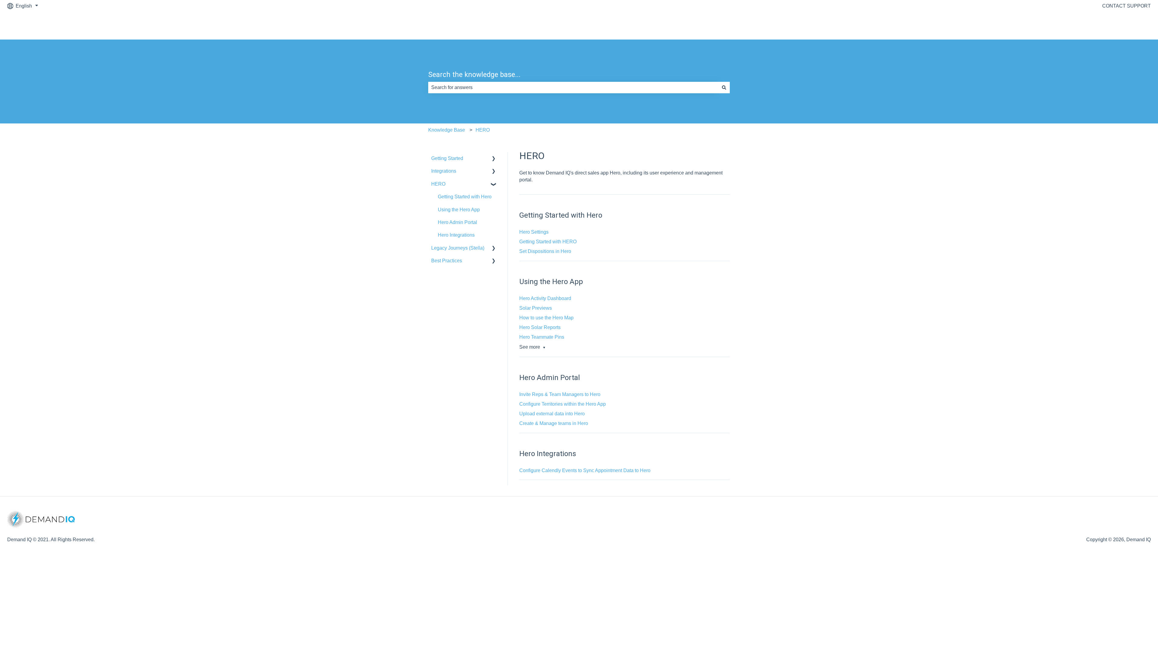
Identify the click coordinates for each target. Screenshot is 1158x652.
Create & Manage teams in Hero (553, 423)
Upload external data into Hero (552, 413)
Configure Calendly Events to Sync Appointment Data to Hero (584, 470)
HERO (483, 130)
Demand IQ (1132, 25)
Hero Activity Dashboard (545, 298)
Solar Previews (535, 308)
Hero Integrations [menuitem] (456, 235)
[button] (493, 159)
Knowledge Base (446, 130)
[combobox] (573, 87)
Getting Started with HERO (548, 241)
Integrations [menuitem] (443, 171)
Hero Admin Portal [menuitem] (457, 222)
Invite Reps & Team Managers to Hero (559, 394)
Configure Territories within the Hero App (562, 404)
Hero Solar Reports (540, 327)
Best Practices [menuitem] (446, 260)
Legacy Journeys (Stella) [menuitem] (457, 248)
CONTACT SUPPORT (1126, 5)
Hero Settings (534, 232)
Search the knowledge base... (474, 75)
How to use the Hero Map (546, 317)
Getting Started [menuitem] (447, 158)
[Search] (724, 87)
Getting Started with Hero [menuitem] (465, 196)
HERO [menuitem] (438, 184)
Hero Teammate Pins (541, 337)
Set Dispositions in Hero (545, 251)
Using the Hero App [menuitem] (459, 209)
